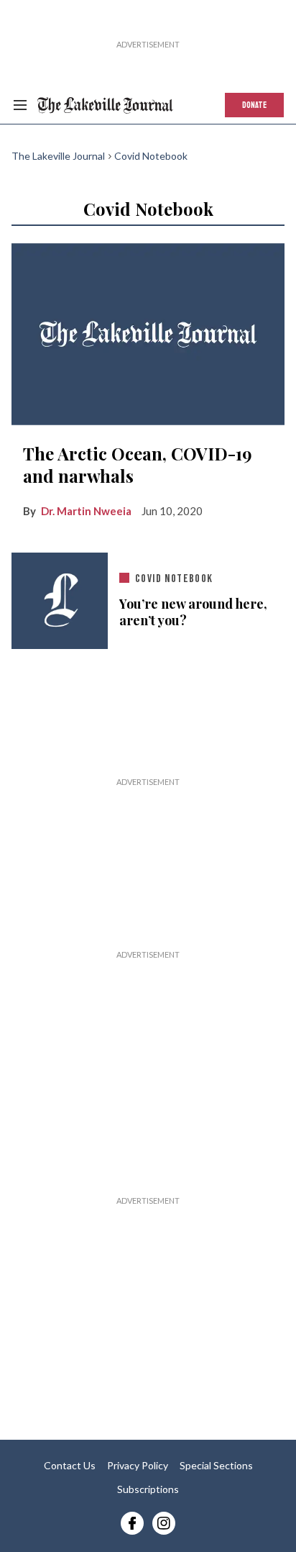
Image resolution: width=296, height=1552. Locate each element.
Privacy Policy (137, 1465)
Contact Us (70, 1465)
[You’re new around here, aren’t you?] (59, 601)
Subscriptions (148, 1489)
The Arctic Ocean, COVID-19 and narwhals (137, 464)
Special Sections (216, 1465)
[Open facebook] (132, 1523)
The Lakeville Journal (58, 156)
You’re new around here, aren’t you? (193, 612)
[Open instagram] (163, 1523)
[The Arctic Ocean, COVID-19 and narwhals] (148, 334)
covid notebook (174, 579)
